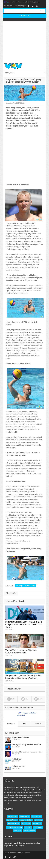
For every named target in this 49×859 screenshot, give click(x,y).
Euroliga (28, 827)
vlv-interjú (19, 586)
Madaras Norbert (26, 820)
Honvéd (21, 846)
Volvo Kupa (37, 824)
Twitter (32, 6)
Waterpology (8, 843)
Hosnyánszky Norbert (14, 827)
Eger (38, 843)
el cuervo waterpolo (30, 843)
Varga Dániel (24, 816)
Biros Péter (26, 824)
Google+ (37, 6)
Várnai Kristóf (30, 586)
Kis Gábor (17, 831)
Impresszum (8, 6)
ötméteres (38, 820)
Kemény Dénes (13, 824)
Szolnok (11, 846)
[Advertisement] (24, 41)
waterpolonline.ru (17, 843)
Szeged (6, 846)
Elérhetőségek (20, 6)
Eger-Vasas (38, 827)
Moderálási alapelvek (31, 2)
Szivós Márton (12, 820)
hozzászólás (10, 103)
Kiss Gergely (36, 816)
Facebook (28, 6)
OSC (16, 846)
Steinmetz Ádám (29, 831)
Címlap (6, 2)
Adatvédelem (16, 2)
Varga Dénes (12, 816)
